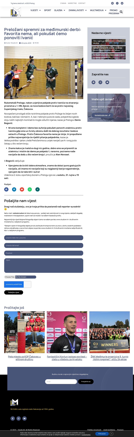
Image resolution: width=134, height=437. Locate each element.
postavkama (86, 435)
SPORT (47, 10)
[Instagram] (117, 3)
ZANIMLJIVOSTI (76, 10)
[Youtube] (122, 3)
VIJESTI (34, 10)
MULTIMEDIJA (97, 10)
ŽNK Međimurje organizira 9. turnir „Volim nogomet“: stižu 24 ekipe (109, 358)
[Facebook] (112, 3)
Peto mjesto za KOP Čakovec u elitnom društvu (24, 358)
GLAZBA (58, 10)
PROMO (113, 10)
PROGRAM (114, 13)
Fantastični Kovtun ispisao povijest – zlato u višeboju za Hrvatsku (67, 358)
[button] (121, 12)
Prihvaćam (102, 434)
